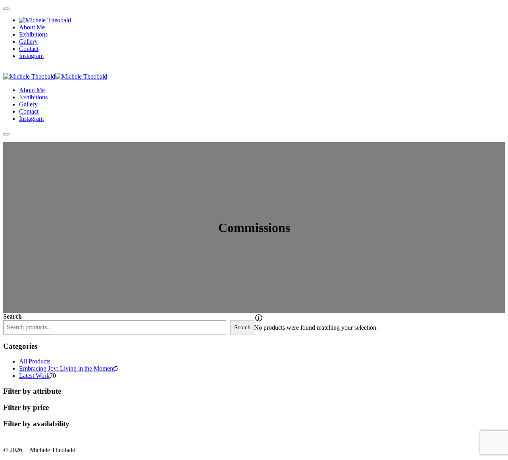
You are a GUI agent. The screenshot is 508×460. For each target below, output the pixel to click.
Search (12, 316)
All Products (34, 361)
